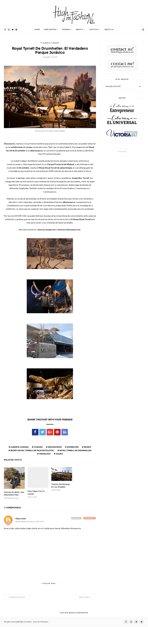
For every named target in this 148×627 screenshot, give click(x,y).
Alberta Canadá (50, 43)
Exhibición (72, 447)
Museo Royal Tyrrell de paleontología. (32, 450)
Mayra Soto (20, 519)
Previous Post (17, 597)
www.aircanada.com (46, 230)
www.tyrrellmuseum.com (69, 230)
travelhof (45, 454)
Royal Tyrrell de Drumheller (75, 450)
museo (87, 447)
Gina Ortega (50, 29)
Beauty (79, 29)
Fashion (66, 29)
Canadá (38, 447)
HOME (37, 29)
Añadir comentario (8, 523)
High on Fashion (26, 622)
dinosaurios (54, 447)
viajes (59, 454)
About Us (108, 29)
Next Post (84, 597)
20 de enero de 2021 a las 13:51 (29, 521)
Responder (90, 518)
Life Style (93, 29)
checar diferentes (62, 528)
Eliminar (76, 518)
